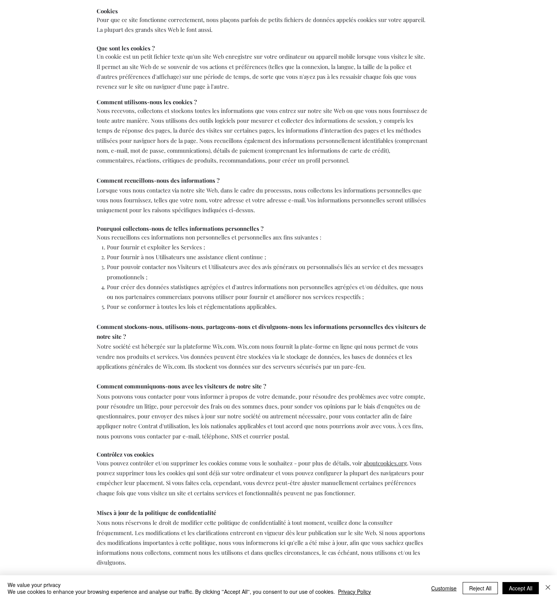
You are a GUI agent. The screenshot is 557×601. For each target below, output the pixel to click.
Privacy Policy (354, 591)
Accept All (520, 588)
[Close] (547, 588)
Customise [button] (444, 588)
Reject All (480, 588)
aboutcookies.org (385, 463)
